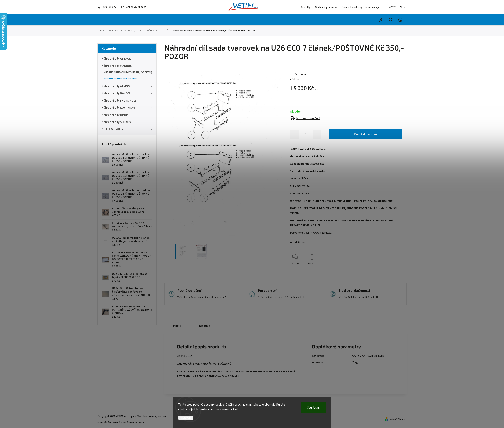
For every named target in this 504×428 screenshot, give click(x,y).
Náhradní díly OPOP (115, 115)
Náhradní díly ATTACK (116, 58)
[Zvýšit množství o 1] (317, 134)
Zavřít (390, 269)
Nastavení (185, 417)
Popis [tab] (177, 326)
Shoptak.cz (139, 422)
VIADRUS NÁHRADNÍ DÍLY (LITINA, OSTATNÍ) (128, 72)
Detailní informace (300, 243)
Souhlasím (313, 408)
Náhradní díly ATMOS (116, 86)
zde (237, 410)
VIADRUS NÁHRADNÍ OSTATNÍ (120, 78)
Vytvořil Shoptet (398, 419)
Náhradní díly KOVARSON (118, 107)
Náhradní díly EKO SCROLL (119, 100)
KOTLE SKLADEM (113, 129)
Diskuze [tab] (204, 326)
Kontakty (305, 7)
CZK (400, 7)
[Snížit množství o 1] (294, 134)
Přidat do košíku (365, 134)
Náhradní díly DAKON (116, 93)
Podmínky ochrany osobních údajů (361, 7)
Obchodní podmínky (326, 7)
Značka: (298, 75)
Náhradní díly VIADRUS (117, 66)
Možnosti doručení (308, 118)
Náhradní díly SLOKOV (116, 122)
